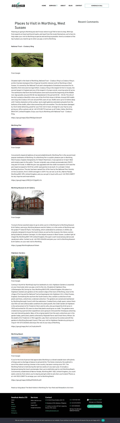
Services (52, 6)
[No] (118, 420)
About (63, 6)
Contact (79, 6)
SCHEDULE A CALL (96, 6)
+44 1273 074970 (76, 403)
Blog (70, 6)
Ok (103, 420)
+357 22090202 (75, 406)
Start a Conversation (95, 406)
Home (44, 6)
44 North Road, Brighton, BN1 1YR (54, 400)
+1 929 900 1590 (75, 400)
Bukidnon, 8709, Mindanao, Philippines (55, 403)
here (71, 388)
